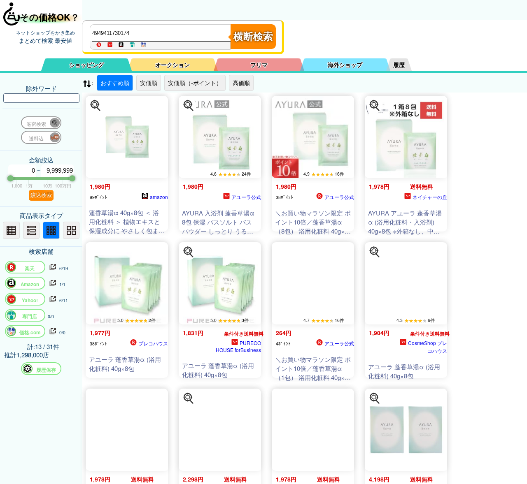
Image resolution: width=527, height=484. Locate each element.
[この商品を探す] (95, 105)
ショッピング (86, 64)
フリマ (259, 64)
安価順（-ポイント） (195, 83)
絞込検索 (41, 195)
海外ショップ (345, 64)
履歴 (399, 64)
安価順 (148, 83)
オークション (172, 64)
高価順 (241, 83)
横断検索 (253, 36)
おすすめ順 (114, 83)
